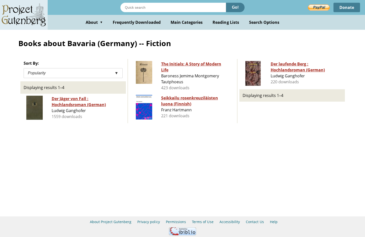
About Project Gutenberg (110, 221)
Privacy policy (148, 221)
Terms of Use (202, 221)
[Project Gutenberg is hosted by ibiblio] (182, 234)
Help (274, 221)
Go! (235, 7)
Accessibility (229, 221)
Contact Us (255, 221)
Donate (346, 7)
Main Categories (187, 22)
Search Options (264, 22)
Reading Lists (226, 22)
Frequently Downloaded (137, 22)
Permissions (176, 221)
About (94, 22)
